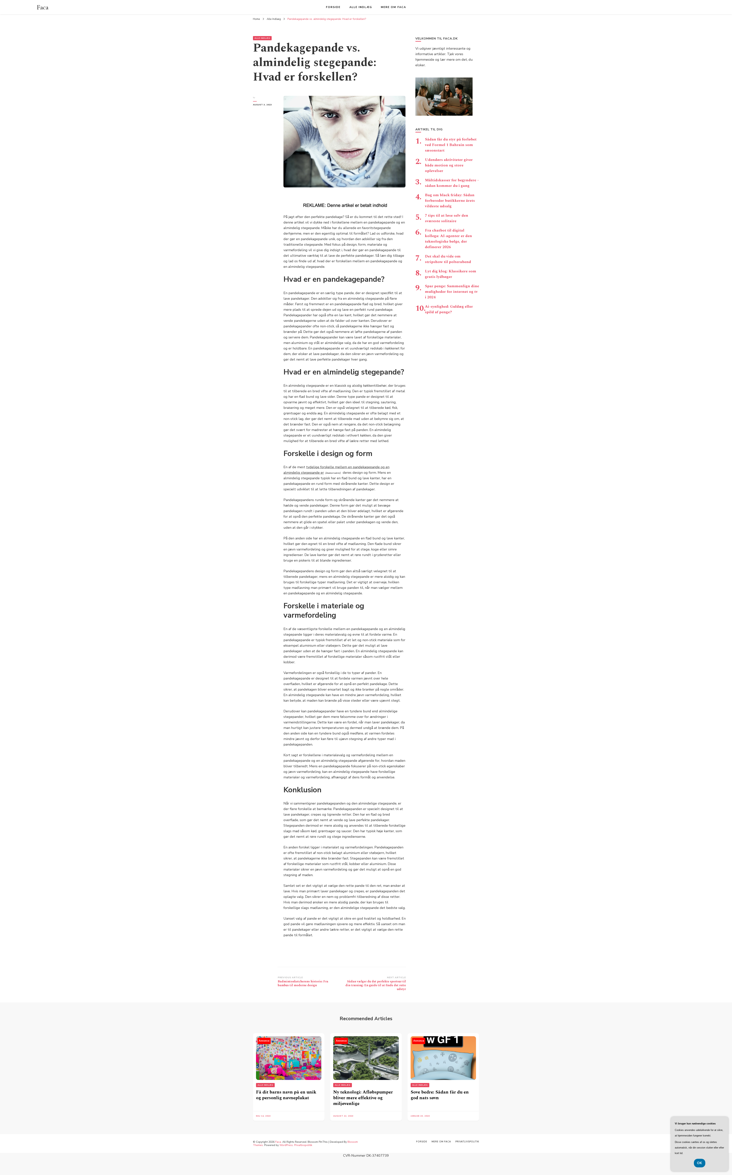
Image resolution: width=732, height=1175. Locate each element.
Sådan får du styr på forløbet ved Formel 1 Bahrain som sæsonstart (451, 144)
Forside (333, 7)
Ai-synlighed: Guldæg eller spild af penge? (449, 309)
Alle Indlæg (360, 7)
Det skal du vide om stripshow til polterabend (448, 259)
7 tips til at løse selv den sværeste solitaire (446, 218)
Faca (42, 7)
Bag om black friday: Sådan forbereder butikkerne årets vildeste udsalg (450, 200)
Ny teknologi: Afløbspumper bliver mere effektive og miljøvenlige (363, 1098)
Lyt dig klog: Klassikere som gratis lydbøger (450, 274)
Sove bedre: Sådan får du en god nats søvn (440, 1095)
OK (699, 1163)
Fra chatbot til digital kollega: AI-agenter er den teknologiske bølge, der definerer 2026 (448, 239)
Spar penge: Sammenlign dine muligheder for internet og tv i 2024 (452, 291)
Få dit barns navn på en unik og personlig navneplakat (286, 1095)
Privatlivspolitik (303, 1145)
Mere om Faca (393, 7)
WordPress (286, 1145)
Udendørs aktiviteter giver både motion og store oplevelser (449, 165)
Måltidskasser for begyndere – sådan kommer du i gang (452, 183)
